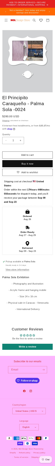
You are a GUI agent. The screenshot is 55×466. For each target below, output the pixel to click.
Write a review (27, 346)
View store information (17, 269)
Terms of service (21, 457)
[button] (6, 20)
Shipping (5, 120)
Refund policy (24, 453)
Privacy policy (39, 453)
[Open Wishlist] (41, 20)
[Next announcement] (49, 11)
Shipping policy (37, 457)
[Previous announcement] (5, 11)
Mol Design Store (26, 449)
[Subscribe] (43, 369)
